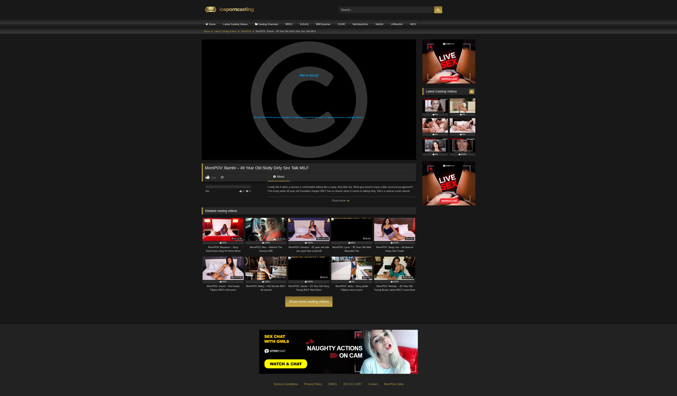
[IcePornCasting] (229, 10)
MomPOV (246, 31)
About (280, 176)
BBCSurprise (323, 24)
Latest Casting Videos (235, 24)
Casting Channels (268, 24)
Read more (339, 200)
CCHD (341, 24)
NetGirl (379, 24)
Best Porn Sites (394, 384)
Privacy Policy (313, 384)
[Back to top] (666, 385)
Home (212, 24)
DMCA (332, 384)
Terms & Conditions (285, 384)
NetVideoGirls (360, 24)
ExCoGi (304, 24)
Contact (373, 384)
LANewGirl (397, 24)
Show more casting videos (309, 301)
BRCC (289, 24)
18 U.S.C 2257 (352, 384)
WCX (413, 24)
